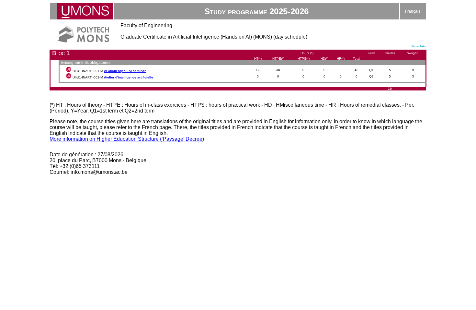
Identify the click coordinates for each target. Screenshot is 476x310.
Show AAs (418, 46)
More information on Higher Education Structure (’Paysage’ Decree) (127, 139)
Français (412, 11)
